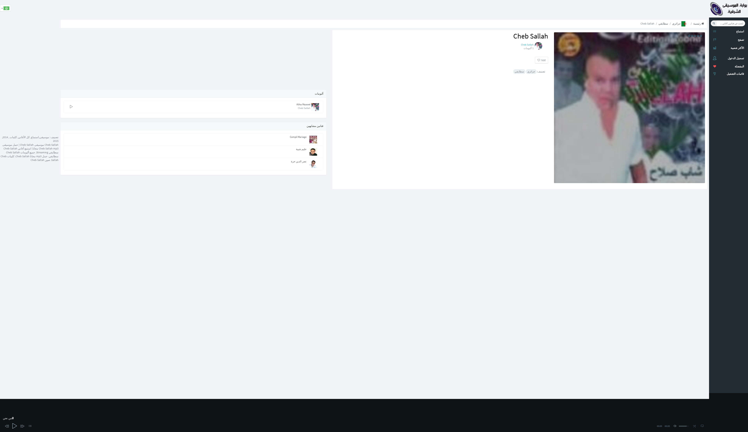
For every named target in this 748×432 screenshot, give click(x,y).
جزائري (676, 23)
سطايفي (663, 23)
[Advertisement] (638, 9)
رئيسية (697, 23)
